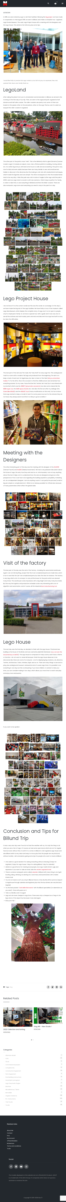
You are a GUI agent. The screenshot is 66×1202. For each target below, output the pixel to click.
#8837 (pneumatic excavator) (30, 386)
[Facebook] (11, 1166)
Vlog (11, 987)
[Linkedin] (16, 1166)
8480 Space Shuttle (22, 389)
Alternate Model (11, 1055)
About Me (10, 1130)
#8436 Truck (25, 391)
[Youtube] (21, 1166)
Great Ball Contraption (13, 1080)
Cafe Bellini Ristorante (26, 888)
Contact (9, 1133)
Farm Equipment (11, 1074)
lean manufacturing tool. (49, 586)
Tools (9, 1148)
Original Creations (11, 1096)
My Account (11, 1138)
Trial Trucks (9, 1102)
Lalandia (34, 872)
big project (49, 17)
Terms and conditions (14, 1146)
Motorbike (9, 1093)
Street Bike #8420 (9, 391)
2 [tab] (33, 1039)
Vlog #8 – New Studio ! (12, 1026)
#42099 (56, 467)
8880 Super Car (8, 389)
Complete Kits (10, 1068)
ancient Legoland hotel (43, 869)
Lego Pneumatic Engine (13, 1083)
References (10, 1143)
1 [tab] (31, 1039)
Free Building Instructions (13, 1077)
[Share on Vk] (61, 987)
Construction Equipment (13, 1071)
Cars (7, 1058)
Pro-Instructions (11, 1099)
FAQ (8, 1136)
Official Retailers (12, 1141)
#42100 (19, 470)
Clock (7, 1061)
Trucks (8, 1105)
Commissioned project (13, 1065)
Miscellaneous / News (12, 1089)
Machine (8, 1086)
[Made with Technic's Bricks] (5, 3)
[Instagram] (26, 1166)
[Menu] (62, 3)
